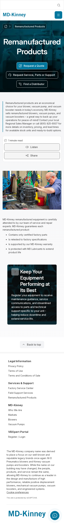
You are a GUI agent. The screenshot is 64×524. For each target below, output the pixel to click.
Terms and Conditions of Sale (24, 375)
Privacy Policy (15, 366)
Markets (12, 414)
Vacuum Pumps (16, 424)
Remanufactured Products (22, 397)
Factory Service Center (20, 388)
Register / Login (16, 436)
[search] (59, 5)
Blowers (12, 419)
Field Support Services (20, 392)
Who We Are (15, 410)
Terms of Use (15, 370)
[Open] (58, 15)
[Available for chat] (54, 515)
